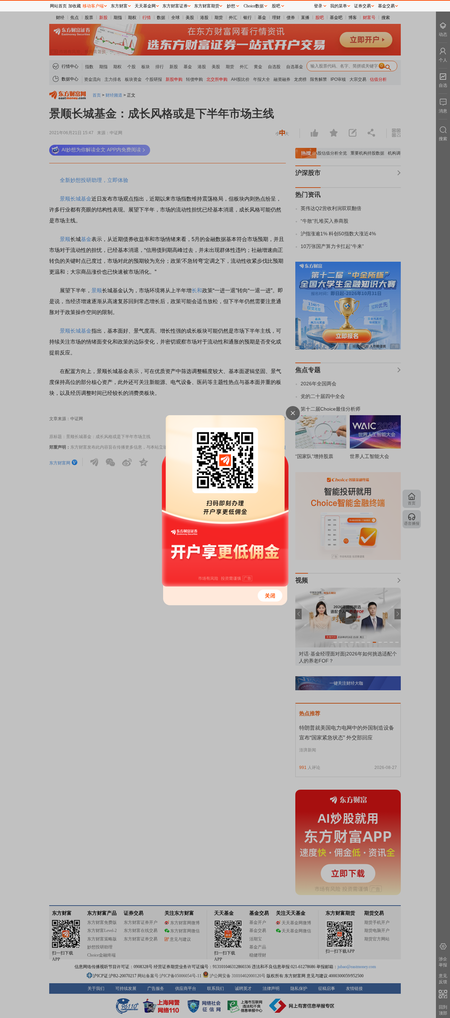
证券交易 (362, 6)
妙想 (231, 6)
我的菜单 (338, 6)
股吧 (276, 6)
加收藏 (74, 6)
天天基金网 (145, 6)
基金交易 (386, 6)
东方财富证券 (175, 6)
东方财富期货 (206, 6)
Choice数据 (254, 6)
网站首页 (58, 6)
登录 (318, 6)
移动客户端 (93, 6)
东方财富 (119, 6)
